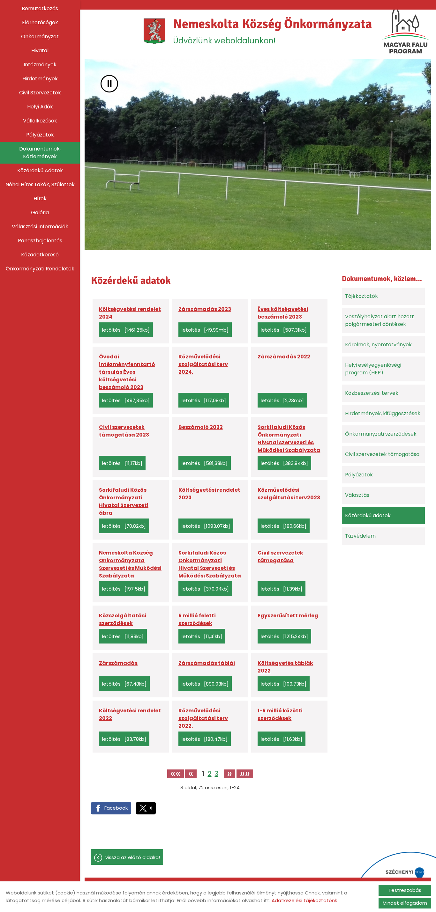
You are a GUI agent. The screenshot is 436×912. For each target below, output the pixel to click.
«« (175, 773)
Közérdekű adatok (40, 170)
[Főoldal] (155, 31)
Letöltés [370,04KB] (205, 588)
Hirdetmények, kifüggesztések (382, 413)
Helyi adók (40, 106)
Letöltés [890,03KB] (205, 683)
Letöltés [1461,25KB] (126, 330)
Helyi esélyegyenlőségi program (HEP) (373, 368)
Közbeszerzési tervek (371, 393)
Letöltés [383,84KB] (284, 463)
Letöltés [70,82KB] (124, 526)
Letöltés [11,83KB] (123, 636)
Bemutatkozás (40, 8)
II (109, 83)
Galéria (40, 212)
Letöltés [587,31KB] (284, 330)
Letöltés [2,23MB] (282, 400)
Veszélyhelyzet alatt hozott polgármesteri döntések (379, 320)
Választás (357, 495)
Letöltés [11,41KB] (202, 636)
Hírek (40, 198)
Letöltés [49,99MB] (205, 330)
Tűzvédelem (360, 536)
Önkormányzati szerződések (381, 434)
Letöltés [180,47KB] (205, 739)
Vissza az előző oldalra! (132, 857)
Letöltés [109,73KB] (283, 683)
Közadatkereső (40, 254)
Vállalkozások (40, 120)
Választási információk (40, 226)
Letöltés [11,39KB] (281, 588)
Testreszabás (404, 890)
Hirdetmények (40, 78)
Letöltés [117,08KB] (204, 400)
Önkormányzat (40, 36)
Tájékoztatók (361, 296)
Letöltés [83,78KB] (124, 739)
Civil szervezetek (40, 92)
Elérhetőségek (40, 22)
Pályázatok (40, 134)
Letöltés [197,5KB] (123, 588)
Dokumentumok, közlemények (40, 152)
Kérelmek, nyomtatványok (378, 344)
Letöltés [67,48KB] (124, 683)
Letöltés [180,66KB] (283, 526)
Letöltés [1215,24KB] (284, 636)
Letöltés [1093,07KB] (206, 526)
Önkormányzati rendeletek (40, 268)
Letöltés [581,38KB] (205, 463)
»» (245, 773)
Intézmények (40, 64)
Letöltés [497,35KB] (126, 400)
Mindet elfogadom (405, 903)
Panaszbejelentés (40, 240)
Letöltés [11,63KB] (281, 739)
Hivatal (40, 50)
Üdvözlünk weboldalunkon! (272, 31)
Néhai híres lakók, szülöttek (40, 184)
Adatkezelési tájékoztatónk (304, 900)
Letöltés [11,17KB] (122, 463)
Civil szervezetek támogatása (382, 454)
